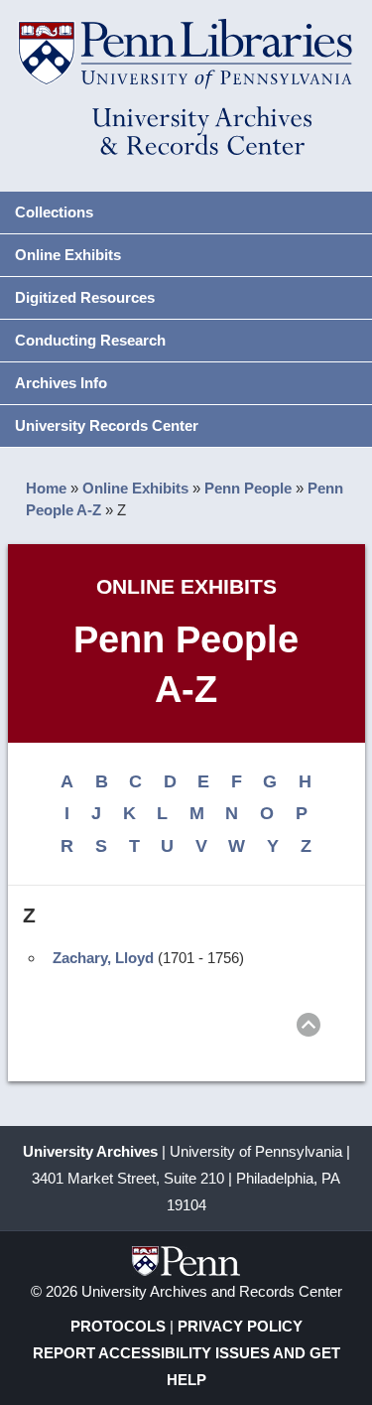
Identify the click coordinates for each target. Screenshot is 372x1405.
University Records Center (106, 425)
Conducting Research (90, 340)
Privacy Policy (240, 1326)
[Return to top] (308, 1028)
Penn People (248, 488)
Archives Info (61, 382)
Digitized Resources (85, 297)
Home (46, 488)
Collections (54, 212)
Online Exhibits (68, 254)
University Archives (90, 1151)
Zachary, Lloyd (103, 957)
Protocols (118, 1326)
